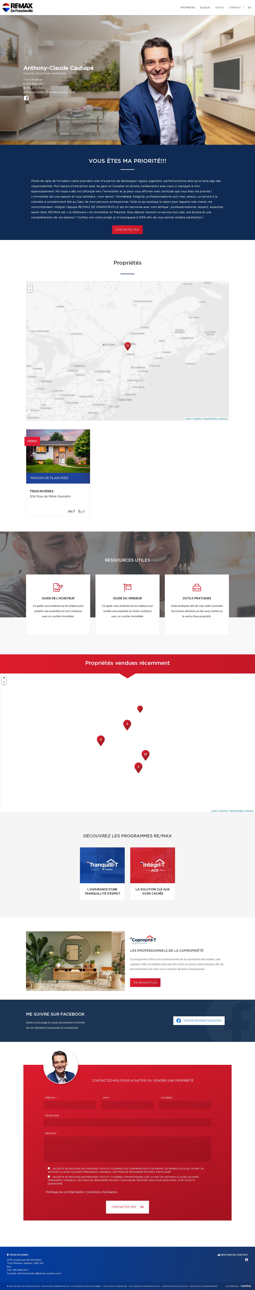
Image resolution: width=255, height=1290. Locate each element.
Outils (219, 8)
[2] (101, 746)
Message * (51, 1133)
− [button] (30, 290)
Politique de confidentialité (64, 1192)
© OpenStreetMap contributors (215, 418)
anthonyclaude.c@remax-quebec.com (49, 92)
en (249, 8)
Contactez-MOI (124, 1207)
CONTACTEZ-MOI (127, 230)
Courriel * (167, 1098)
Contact (235, 8)
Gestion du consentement (203, 1286)
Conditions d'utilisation (101, 1192)
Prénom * (51, 1098)
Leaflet (188, 418)
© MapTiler (197, 418)
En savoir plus (145, 983)
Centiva (245, 1286)
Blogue (205, 8)
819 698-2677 (35, 84)
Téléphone (52, 1116)
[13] (145, 760)
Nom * (106, 1098)
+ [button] (30, 285)
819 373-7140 (35, 88)
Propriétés (188, 8)
